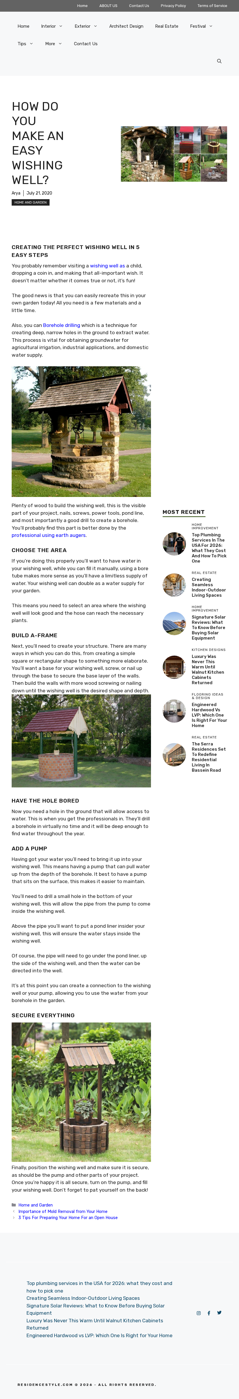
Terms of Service (212, 5)
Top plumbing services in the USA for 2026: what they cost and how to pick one (209, 548)
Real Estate (166, 26)
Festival (198, 26)
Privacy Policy (173, 5)
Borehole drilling (61, 325)
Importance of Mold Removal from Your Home (63, 1211)
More (50, 43)
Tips (21, 43)
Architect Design (126, 26)
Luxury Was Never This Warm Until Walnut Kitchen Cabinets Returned (208, 669)
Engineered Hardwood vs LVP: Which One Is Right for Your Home (209, 715)
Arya (16, 193)
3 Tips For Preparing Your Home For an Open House (68, 1217)
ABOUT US (108, 5)
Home (82, 5)
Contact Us (139, 5)
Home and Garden (31, 202)
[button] (219, 61)
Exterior (82, 26)
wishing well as (107, 266)
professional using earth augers (49, 535)
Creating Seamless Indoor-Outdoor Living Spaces (209, 587)
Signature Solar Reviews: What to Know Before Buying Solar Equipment (209, 627)
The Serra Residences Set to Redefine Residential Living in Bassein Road (209, 757)
